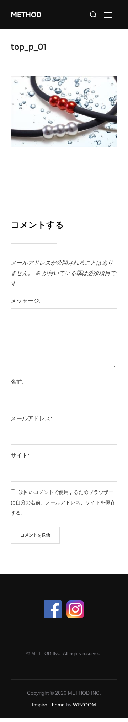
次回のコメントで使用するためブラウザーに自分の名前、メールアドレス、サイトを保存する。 (63, 502)
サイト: (20, 455)
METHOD (26, 14)
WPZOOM (84, 704)
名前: (17, 382)
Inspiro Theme (48, 704)
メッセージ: (26, 301)
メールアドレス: (31, 418)
